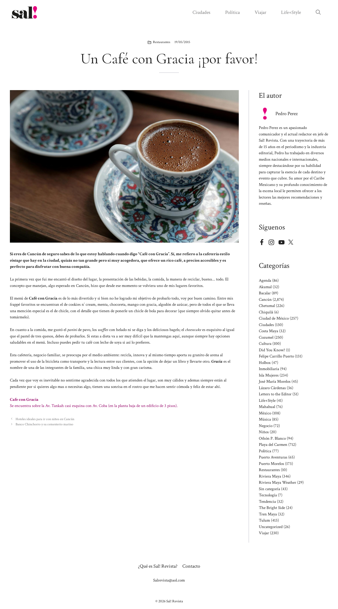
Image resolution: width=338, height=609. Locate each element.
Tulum (264, 520)
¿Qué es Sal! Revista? (157, 566)
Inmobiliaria (269, 369)
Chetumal (267, 305)
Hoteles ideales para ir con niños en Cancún (45, 419)
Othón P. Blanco (272, 438)
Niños (264, 432)
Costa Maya (268, 331)
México (265, 413)
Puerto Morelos (271, 463)
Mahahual (267, 406)
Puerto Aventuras (273, 457)
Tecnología (268, 495)
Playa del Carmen (273, 444)
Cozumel (266, 337)
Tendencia (267, 501)
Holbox (265, 362)
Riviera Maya (270, 476)
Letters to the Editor (275, 394)
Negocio (265, 426)
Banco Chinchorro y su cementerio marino (44, 424)
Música (265, 419)
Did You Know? (272, 350)
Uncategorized (271, 527)
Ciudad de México (274, 318)
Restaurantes (161, 42)
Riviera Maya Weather (277, 482)
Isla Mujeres (269, 375)
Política (232, 12)
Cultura (265, 343)
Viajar (260, 12)
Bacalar (265, 293)
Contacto (191, 566)
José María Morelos (274, 381)
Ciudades (201, 12)
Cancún (265, 299)
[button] (318, 12)
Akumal (265, 287)
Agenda (265, 280)
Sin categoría (269, 489)
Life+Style (291, 12)
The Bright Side (272, 507)
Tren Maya (268, 514)
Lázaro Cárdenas (272, 388)
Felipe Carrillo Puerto (276, 356)
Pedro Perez (286, 113)
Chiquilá (266, 312)
